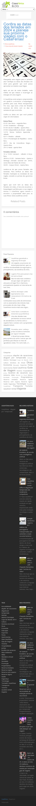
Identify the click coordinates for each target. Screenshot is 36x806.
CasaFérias (5, 799)
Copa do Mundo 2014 (24, 360)
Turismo (28, 386)
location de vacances (18, 373)
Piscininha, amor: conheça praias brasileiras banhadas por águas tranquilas (20, 331)
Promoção (15, 377)
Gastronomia (8, 368)
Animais (29, 358)
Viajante (20, 46)
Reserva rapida (26, 379)
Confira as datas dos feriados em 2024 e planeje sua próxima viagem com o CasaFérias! (17, 31)
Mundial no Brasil (21, 375)
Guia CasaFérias (20, 367)
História (19, 371)
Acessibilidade (8, 356)
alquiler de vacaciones (22, 355)
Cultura (6, 363)
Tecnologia (21, 384)
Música (30, 375)
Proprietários (26, 377)
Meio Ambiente (7, 652)
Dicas (7, 46)
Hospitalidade (27, 371)
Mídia (13, 375)
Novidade (7, 377)
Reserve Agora (26, 382)
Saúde (6, 384)
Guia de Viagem (13, 46)
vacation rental (10, 389)
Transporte (18, 386)
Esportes (23, 365)
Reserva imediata (11, 379)
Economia (8, 365)
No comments (30, 46)
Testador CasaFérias (9, 683)
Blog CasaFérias (9, 44)
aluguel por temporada (15, 357)
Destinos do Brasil (17, 363)
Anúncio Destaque (10, 360)
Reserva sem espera (12, 382)
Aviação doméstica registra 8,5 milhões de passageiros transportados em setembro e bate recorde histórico (27, 527)
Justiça (5, 373)
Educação (16, 365)
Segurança (12, 384)
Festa (30, 365)
